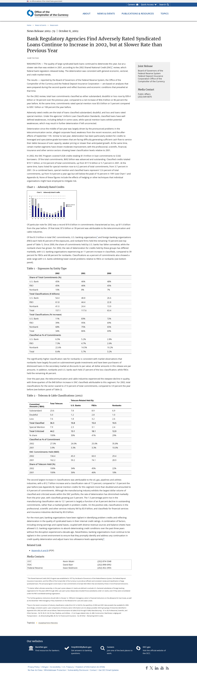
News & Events (40, 25)
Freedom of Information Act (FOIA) (90, 667)
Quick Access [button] (147, 4)
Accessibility (55, 667)
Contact (93, 670)
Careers (131, 4)
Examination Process (48, 623)
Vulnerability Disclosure (78, 670)
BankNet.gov (41, 647)
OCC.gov (146, 647)
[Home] (68, 648)
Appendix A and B (39, 550)
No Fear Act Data (35, 670)
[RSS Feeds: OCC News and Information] (167, 668)
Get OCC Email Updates (109, 670)
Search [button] (162, 4)
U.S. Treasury (68, 667)
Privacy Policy (33, 667)
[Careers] (103, 648)
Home (29, 25)
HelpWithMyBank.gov (81, 647)
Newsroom (54, 25)
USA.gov (44, 667)
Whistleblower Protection (55, 670)
